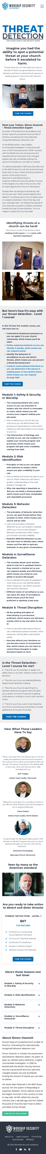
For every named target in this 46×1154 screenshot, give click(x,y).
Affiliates (30, 1140)
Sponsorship (17, 1140)
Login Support (22, 1137)
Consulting (36, 1137)
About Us (9, 1137)
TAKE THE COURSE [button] (23, 113)
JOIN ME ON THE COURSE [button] (15, 1114)
